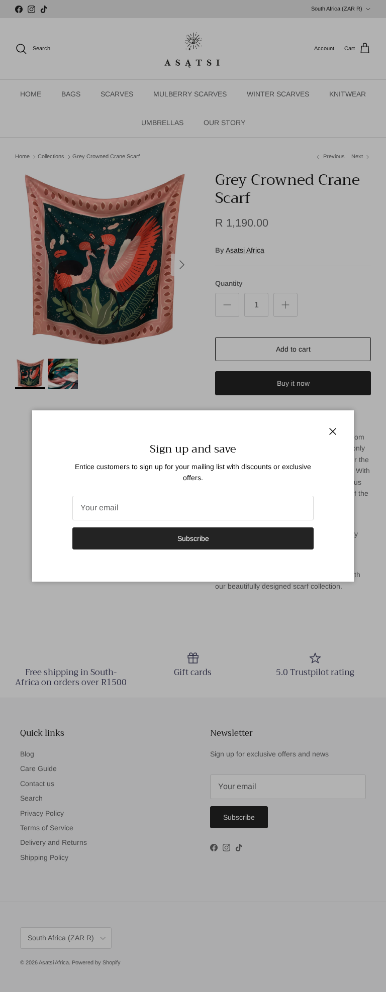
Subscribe (193, 538)
